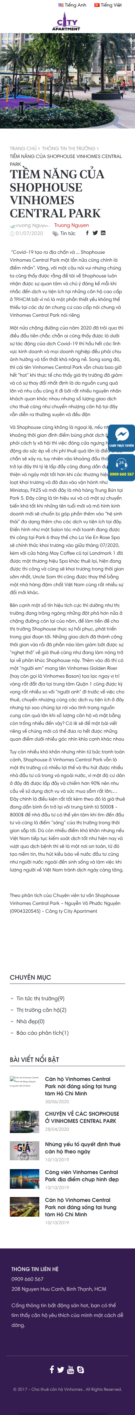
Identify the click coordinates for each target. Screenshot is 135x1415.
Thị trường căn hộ (42, 1010)
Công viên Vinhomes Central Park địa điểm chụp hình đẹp (82, 1176)
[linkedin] (104, 233)
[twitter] (96, 233)
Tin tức (67, 234)
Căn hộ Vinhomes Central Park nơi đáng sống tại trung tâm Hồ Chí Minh (81, 1208)
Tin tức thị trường (41, 999)
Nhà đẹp (31, 1022)
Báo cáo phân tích (43, 1033)
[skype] (81, 1370)
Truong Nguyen (71, 226)
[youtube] (71, 1370)
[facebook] (88, 233)
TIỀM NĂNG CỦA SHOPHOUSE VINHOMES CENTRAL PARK (66, 160)
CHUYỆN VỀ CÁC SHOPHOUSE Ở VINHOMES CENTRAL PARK (82, 1118)
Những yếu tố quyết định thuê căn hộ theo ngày (83, 1148)
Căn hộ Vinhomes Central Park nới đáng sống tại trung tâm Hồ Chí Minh (81, 1087)
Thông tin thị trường (68, 149)
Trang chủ (23, 149)
